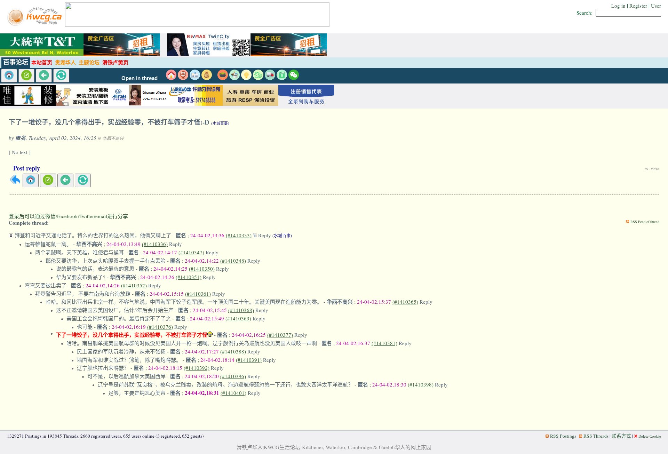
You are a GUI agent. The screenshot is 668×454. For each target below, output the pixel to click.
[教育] (282, 77)
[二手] (206, 77)
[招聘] (195, 77)
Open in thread (139, 78)
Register (638, 5)
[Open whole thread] (255, 235)
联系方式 (621, 436)
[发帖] (26, 75)
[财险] (258, 77)
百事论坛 (15, 62)
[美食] (222, 77)
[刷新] (61, 75)
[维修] (234, 77)
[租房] (171, 77)
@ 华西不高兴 (111, 138)
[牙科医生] (195, 104)
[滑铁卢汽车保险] (139, 104)
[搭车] (183, 77)
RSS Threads (596, 436)
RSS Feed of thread (644, 221)
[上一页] (44, 75)
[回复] (15, 183)
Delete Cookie (649, 436)
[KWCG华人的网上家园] (35, 24)
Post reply (26, 168)
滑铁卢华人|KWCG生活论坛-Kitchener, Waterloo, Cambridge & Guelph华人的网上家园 (334, 447)
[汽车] (270, 77)
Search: (584, 12)
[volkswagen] (306, 104)
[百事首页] (9, 75)
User (656, 5)
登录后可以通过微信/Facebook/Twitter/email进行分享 (68, 216)
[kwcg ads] (83, 104)
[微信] (293, 77)
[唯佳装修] (28, 104)
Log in (618, 5)
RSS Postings (563, 436)
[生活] (246, 77)
